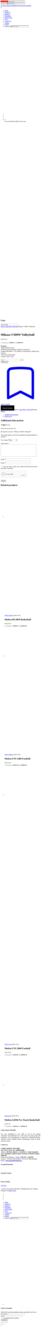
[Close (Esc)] (7, 1322)
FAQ (6, 1211)
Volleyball (15, 326)
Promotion (8, 1207)
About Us (7, 1204)
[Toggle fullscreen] (3, 1322)
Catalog (7, 1214)
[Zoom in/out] (1, 1322)
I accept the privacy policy (11, 1318)
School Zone (8, 1209)
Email (3, 463)
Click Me (3, 1185)
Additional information (11, 414)
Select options (9, 615)
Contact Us (8, 1213)
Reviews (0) (8, 416)
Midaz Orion (12, 1190)
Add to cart (5, 362)
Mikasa (3, 411)
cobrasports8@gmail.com (13, 1160)
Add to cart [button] (8, 1044)
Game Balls (8, 326)
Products (7, 1206)
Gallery (7, 1216)
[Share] (5, 1322)
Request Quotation (7, 408)
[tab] (22, 415)
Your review (5, 443)
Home (2, 326)
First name (4, 1314)
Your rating (5, 440)
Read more (8, 1116)
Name (3, 459)
